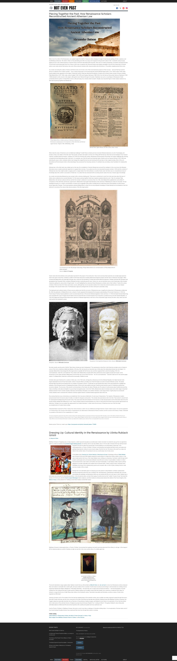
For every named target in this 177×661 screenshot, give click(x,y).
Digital (85, 659)
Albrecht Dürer (93, 585)
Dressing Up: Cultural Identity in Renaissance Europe (94, 454)
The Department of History (82, 630)
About (125, 659)
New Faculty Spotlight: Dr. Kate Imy (56, 630)
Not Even (65, 8)
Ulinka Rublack (121, 454)
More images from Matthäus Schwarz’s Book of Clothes (62, 617)
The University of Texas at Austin (85, 633)
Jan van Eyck (103, 585)
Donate (80, 642)
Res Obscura (81, 617)
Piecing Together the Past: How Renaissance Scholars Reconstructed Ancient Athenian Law (80, 15)
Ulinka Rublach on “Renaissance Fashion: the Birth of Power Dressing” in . (70, 615)
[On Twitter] (120, 8)
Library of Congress (68, 271)
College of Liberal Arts (91, 636)
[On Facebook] (117, 8)
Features (58, 659)
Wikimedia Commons (63, 362)
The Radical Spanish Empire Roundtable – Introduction (61, 642)
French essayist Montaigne (71, 478)
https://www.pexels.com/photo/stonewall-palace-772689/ (82, 424)
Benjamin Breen (54, 438)
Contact (80, 647)
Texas (71, 659)
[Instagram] (127, 8)
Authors (104, 659)
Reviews (65, 659)
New (51, 659)
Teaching (78, 659)
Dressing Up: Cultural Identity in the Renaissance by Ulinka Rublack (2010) (88, 434)
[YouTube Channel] (123, 8)
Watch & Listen (94, 659)
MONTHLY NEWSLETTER (118, 627)
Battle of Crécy (52, 479)
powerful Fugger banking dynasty (73, 443)
